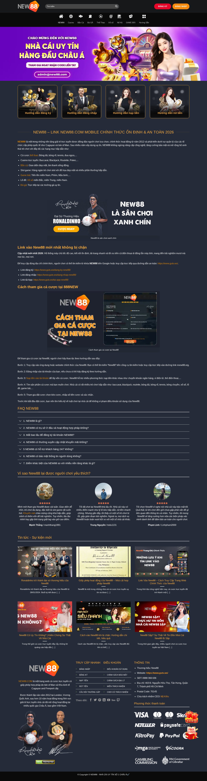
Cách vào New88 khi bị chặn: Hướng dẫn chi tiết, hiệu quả (103, 637)
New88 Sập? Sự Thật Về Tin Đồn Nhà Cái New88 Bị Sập (162, 637)
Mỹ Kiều (165, 696)
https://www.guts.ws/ (168, 263)
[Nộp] (116, 6)
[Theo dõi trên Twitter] (95, 700)
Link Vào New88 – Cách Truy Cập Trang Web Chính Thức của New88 (162, 582)
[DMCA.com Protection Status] (45, 762)
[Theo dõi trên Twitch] (118, 700)
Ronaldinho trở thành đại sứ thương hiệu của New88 (44, 582)
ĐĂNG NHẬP (181, 6)
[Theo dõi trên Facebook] (90, 700)
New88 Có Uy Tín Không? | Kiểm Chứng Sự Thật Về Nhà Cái (45, 637)
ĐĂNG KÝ (162, 6)
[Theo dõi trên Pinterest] (99, 700)
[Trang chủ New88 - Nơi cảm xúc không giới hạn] (29, 6)
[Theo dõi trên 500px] (113, 700)
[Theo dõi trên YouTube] (108, 700)
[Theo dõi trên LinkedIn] (104, 700)
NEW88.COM (25, 681)
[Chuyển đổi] (20, 421)
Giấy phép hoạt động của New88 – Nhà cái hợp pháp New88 (103, 582)
